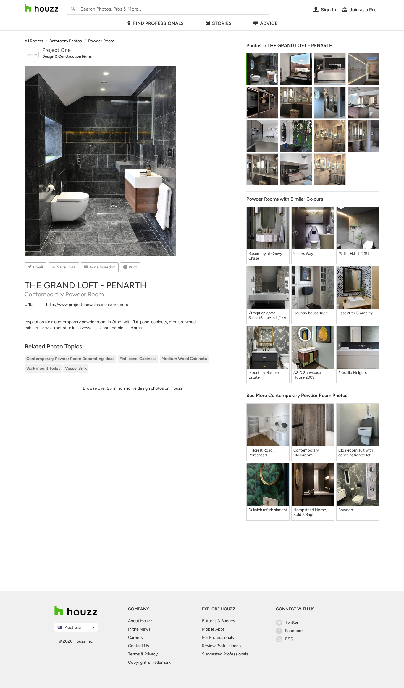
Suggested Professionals (225, 654)
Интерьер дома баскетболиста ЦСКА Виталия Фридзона (267, 315)
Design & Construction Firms (67, 56)
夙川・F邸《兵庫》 (354, 253)
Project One (56, 50)
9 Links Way (303, 253)
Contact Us (138, 645)
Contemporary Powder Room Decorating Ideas (70, 358)
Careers (135, 637)
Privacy (151, 654)
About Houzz (140, 620)
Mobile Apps (213, 629)
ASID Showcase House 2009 (307, 375)
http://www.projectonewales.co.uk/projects (87, 304)
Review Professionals (221, 645)
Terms (134, 654)
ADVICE (268, 23)
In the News (139, 629)
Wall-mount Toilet (43, 368)
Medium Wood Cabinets (184, 358)
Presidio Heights (352, 372)
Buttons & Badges (218, 620)
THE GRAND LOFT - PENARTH (300, 45)
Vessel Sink (76, 368)
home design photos (145, 388)
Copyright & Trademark (149, 662)
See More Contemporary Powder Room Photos (296, 395)
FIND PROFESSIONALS (158, 23)
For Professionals (218, 637)
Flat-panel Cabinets (137, 358)
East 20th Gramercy (355, 313)
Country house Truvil (310, 313)
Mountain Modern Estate (263, 375)
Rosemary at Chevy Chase (265, 255)
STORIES (222, 23)
